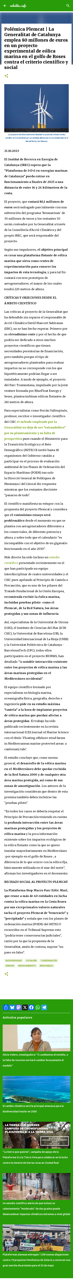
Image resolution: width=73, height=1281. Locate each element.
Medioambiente (27, 966)
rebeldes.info (18, 5)
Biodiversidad (14, 960)
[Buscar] (68, 5)
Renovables (46, 966)
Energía (10, 966)
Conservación (49, 960)
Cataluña (31, 960)
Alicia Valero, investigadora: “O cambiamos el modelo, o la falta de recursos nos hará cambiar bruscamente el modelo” (35, 1060)
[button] (6, 76)
